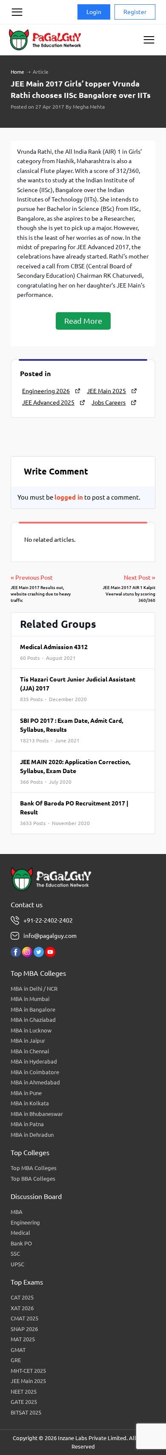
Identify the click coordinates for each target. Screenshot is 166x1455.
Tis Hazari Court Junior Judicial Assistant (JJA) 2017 (77, 689)
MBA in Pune (26, 1093)
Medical (20, 1233)
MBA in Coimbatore (35, 1072)
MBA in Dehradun (32, 1135)
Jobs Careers (109, 402)
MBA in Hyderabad (34, 1061)
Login (93, 12)
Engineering (25, 1222)
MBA (17, 1212)
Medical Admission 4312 (54, 652)
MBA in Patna (27, 1124)
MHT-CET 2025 (28, 1371)
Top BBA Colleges (33, 1179)
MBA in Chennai (30, 1051)
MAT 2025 (23, 1339)
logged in (68, 497)
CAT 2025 (22, 1297)
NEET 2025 (24, 1392)
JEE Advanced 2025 (48, 402)
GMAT (18, 1350)
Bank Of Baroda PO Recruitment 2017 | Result (74, 813)
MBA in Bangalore (33, 1009)
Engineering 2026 (46, 391)
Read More (83, 320)
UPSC (17, 1264)
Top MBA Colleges (34, 1168)
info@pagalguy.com (50, 935)
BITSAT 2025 (26, 1412)
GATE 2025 (24, 1402)
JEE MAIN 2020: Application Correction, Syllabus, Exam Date (75, 772)
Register (134, 12)
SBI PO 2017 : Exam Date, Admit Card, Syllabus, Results (71, 730)
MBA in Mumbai (30, 999)
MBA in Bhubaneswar (37, 1114)
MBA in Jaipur (28, 1041)
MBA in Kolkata (30, 1103)
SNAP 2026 (24, 1329)
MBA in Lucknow (31, 1030)
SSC (15, 1254)
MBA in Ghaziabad (33, 1020)
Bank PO (21, 1243)
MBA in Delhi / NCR (34, 989)
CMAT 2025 (24, 1318)
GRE (16, 1360)
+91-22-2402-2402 (48, 920)
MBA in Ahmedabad (35, 1082)
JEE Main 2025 (106, 391)
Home (17, 72)
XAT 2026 (22, 1308)
